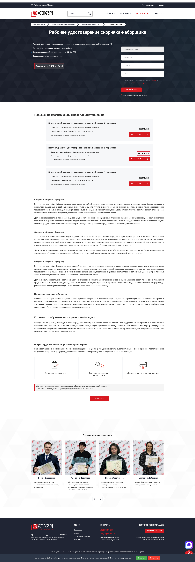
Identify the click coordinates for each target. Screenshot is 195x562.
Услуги (109, 14)
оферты (153, 80)
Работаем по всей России (44, 5)
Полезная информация (82, 536)
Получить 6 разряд (139, 183)
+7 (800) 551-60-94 (154, 5)
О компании (124, 14)
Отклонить (154, 558)
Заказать (99, 398)
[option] (47, 466)
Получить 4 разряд (139, 134)
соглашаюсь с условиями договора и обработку (141, 81)
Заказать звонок (154, 531)
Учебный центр (142, 14)
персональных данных (140, 83)
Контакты (159, 14)
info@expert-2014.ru (108, 534)
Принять (141, 558)
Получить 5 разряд (139, 159)
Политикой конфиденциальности (122, 558)
